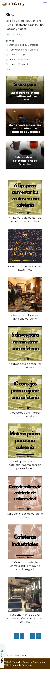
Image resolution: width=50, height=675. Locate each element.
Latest (12, 64)
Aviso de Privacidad (22, 665)
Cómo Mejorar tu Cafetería (23, 44)
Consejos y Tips (17, 54)
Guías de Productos (20, 59)
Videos (13, 69)
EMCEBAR (6, 662)
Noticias (26, 64)
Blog (11, 40)
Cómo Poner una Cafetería (23, 49)
